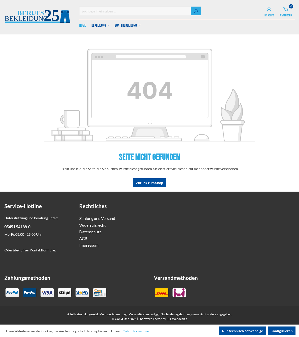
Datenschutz (90, 232)
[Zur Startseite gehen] (37, 17)
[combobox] (135, 11)
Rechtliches (93, 206)
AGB (83, 238)
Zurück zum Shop (149, 183)
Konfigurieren (282, 331)
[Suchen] (196, 11)
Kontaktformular (42, 250)
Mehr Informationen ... (138, 331)
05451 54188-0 (17, 227)
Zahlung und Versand (97, 218)
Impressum (88, 245)
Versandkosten (139, 314)
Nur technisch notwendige (242, 331)
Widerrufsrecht (92, 225)
